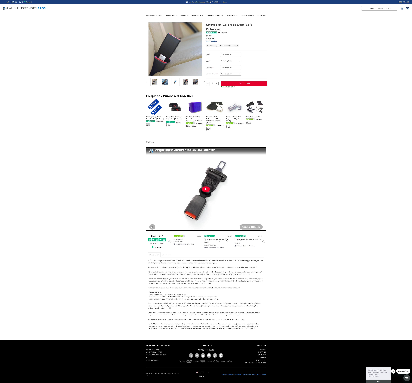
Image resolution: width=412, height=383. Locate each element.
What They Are (152, 349)
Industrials (196, 16)
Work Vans (170, 16)
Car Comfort (232, 16)
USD (201, 376)
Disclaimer (166, 255)
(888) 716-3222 (403, 2)
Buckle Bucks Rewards (255, 363)
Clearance (261, 16)
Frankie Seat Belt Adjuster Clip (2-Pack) (233, 119)
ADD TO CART (155, 109)
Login (402, 8)
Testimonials (152, 360)
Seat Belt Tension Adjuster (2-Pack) (174, 118)
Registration (246, 374)
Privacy (230, 374)
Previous (147, 82)
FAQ (147, 357)
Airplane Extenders (215, 16)
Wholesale (261, 360)
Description (154, 255)
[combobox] (201, 372)
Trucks (183, 16)
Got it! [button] (378, 381)
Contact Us (206, 345)
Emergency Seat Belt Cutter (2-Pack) (155, 118)
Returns (262, 355)
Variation (209, 67)
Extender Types (247, 16)
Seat (208, 61)
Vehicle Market (211, 74)
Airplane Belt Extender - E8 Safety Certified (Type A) (213, 120)
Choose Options (175, 109)
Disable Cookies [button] (373, 376)
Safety (263, 357)
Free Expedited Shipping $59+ (198, 2)
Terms (224, 374)
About (263, 349)
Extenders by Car (153, 16)
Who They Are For (154, 352)
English (201, 372)
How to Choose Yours (156, 355)
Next (204, 82)
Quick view (154, 105)
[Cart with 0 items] (407, 8)
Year (208, 54)
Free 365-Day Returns (219, 2)
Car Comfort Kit (253, 117)
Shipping (262, 352)
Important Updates (259, 374)
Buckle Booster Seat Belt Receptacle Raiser (194, 119)
